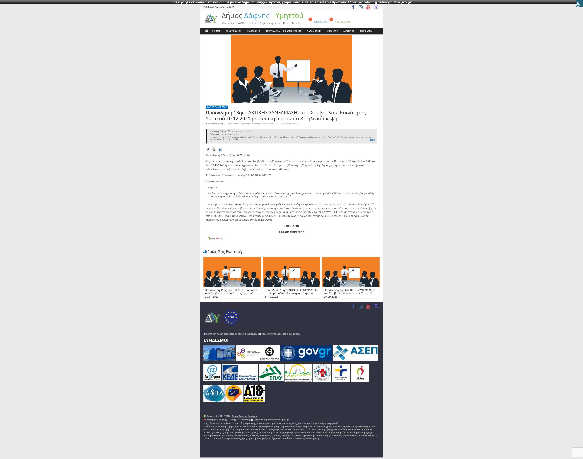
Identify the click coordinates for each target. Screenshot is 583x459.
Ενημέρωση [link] (244, 123)
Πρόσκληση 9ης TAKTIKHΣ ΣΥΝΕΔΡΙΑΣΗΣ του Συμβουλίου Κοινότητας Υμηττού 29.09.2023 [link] (349, 293)
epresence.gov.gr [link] (215, 123)
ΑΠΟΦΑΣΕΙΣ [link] (332, 31)
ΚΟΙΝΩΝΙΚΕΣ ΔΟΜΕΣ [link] (292, 31)
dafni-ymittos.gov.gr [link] (309, 438)
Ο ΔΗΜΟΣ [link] (216, 31)
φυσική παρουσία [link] (231, 123)
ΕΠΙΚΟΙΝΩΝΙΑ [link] (366, 31)
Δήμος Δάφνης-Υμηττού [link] (244, 416)
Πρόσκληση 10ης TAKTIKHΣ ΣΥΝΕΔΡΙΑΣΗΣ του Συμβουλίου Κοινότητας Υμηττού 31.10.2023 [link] (290, 293)
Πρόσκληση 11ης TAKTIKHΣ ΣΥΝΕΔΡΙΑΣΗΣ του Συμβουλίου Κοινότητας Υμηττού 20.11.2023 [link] (231, 293)
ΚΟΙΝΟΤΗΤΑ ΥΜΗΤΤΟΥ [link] (217, 107)
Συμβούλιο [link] (264, 123)
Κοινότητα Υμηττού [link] (278, 123)
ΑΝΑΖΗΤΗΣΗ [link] (349, 31)
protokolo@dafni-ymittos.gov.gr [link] (272, 419)
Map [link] (372, 139)
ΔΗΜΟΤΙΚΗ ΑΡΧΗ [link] (233, 31)
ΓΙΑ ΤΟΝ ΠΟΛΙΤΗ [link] (314, 31)
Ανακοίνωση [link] (254, 123)
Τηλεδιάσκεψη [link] (293, 123)
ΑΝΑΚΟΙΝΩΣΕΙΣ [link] (253, 31)
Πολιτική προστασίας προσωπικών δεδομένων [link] (231, 333)
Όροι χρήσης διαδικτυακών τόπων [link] (281, 333)
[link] (579, 3)
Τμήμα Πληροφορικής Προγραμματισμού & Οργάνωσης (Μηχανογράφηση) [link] (272, 423)
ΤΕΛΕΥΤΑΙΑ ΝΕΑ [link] (273, 31)
